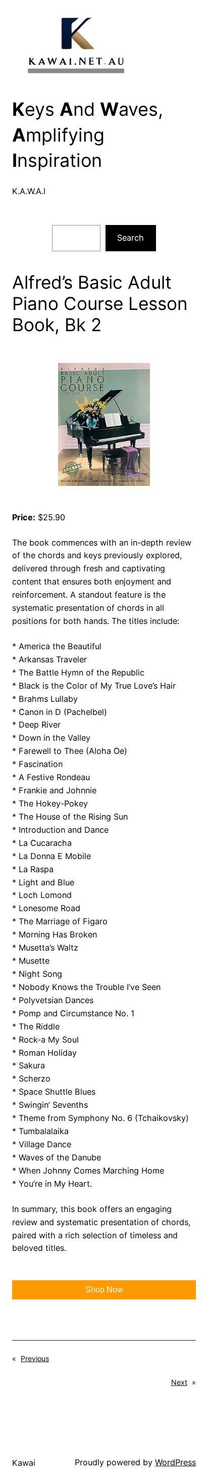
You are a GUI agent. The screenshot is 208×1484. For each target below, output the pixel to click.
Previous (35, 1358)
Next (179, 1382)
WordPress (175, 1462)
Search (130, 238)
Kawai (23, 1463)
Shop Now (104, 1289)
